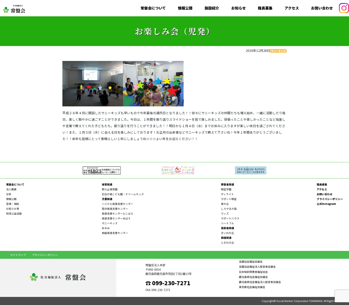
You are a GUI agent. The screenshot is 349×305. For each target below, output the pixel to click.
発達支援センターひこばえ (117, 213)
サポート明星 (229, 199)
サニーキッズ (278, 50)
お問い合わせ (322, 8)
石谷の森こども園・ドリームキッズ (123, 194)
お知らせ (238, 8)
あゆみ (106, 228)
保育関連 (107, 184)
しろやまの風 (229, 209)
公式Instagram (326, 204)
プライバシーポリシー (330, 199)
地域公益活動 (14, 213)
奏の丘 (225, 204)
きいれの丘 (227, 233)
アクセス (292, 8)
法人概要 (11, 189)
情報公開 (185, 8)
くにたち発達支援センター (117, 204)
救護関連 (226, 238)
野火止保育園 (110, 189)
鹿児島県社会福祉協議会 (253, 277)
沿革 (8, 194)
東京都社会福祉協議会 (252, 287)
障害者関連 (227, 184)
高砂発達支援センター (115, 209)
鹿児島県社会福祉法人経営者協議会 (260, 282)
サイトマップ (18, 255)
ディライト (227, 194)
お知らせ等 (12, 209)
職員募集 (265, 8)
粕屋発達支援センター (115, 233)
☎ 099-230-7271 (167, 283)
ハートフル (227, 223)
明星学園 (226, 189)
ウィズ (225, 213)
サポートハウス (230, 218)
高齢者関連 (227, 228)
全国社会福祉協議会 (251, 261)
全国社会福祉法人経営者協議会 (257, 266)
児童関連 (107, 199)
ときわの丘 (227, 242)
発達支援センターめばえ (116, 218)
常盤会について (153, 8)
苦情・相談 (12, 204)
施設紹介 (212, 8)
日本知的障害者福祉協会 (253, 272)
